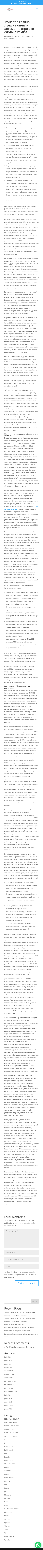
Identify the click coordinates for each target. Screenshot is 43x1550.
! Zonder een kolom (11, 1436)
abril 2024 (8, 1367)
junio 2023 (8, 1398)
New (6, 1502)
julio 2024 (7, 1357)
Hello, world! (9, 1478)
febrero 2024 (9, 1374)
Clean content (9, 1464)
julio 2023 (7, 1395)
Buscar (34, 1301)
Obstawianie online (11, 1509)
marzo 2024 (8, 1371)
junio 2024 (8, 1360)
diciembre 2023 (10, 1381)
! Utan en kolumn (10, 1429)
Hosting (7, 1481)
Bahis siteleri (9, 1446)
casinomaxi (8, 1460)
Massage (7, 1495)
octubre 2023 (9, 1388)
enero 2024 (8, 1378)
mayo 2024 (8, 1364)
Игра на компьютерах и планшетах (17, 1330)
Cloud (6, 1467)
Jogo (5, 1491)
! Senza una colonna (11, 1426)
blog (5, 1453)
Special (7, 1523)
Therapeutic (8, 1526)
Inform (6, 1488)
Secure (6, 1516)
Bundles (7, 1457)
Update (7, 1540)
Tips (5, 1533)
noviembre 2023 (10, 1385)
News (28, 36)
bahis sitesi (8, 1450)
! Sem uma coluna (11, 1422)
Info (5, 1484)
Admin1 (10, 36)
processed (8, 1512)
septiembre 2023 (10, 1392)
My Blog (7, 1498)
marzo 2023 (8, 1405)
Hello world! (30, 1347)
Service (7, 1519)
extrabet (7, 1471)
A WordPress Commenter (13, 1347)
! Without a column (11, 1433)
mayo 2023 (8, 1402)
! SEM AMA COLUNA (11, 1419)
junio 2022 (8, 1409)
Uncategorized (9, 1536)
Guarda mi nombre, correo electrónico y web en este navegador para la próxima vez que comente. (20, 1274)
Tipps (6, 1529)
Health (6, 1474)
